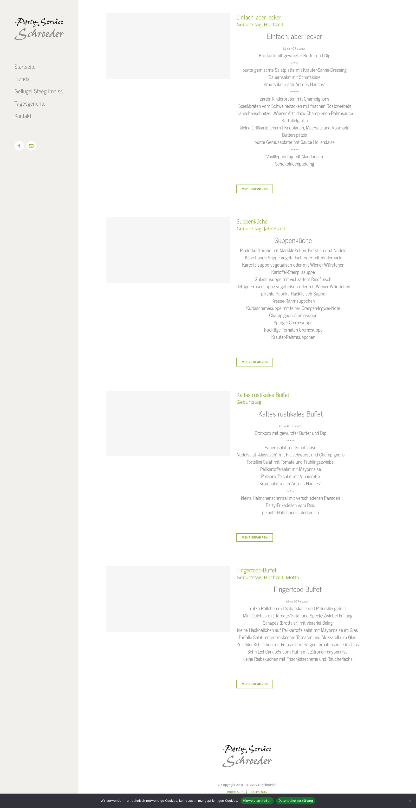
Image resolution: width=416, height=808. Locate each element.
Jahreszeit (274, 228)
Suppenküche (251, 221)
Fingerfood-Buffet (256, 570)
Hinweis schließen (257, 800)
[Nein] (410, 800)
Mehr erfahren (255, 189)
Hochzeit (273, 24)
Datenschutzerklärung (296, 800)
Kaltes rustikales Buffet (262, 394)
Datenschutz (258, 791)
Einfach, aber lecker (258, 17)
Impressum (235, 791)
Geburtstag (248, 24)
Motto (292, 577)
